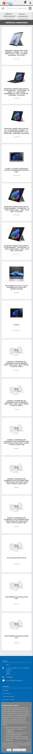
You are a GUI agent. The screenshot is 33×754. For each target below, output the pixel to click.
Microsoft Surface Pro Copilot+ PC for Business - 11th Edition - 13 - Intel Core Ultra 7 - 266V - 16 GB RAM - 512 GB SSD (16, 209)
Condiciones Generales (8, 696)
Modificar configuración (19, 750)
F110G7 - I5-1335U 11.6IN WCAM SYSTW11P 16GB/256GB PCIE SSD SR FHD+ (16, 170)
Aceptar (9, 750)
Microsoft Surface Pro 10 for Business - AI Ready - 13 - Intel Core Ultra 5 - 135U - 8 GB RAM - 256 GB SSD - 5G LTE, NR (16, 53)
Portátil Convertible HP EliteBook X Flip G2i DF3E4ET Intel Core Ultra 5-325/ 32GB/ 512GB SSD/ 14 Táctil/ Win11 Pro (16, 481)
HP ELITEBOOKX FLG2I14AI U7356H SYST (16, 636)
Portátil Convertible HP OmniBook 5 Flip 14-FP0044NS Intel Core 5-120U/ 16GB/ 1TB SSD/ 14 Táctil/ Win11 (16, 364)
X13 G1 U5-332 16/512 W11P (16, 558)
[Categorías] (3, 8)
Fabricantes (5, 690)
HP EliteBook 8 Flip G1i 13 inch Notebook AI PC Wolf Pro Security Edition (16, 287)
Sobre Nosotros (6, 693)
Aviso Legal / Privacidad (8, 699)
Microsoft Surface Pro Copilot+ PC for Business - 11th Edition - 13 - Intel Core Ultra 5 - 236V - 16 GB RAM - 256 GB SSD (16, 248)
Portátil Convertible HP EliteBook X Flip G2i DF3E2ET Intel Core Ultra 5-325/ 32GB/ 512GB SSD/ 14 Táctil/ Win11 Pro (16, 520)
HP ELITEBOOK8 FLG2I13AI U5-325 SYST (16, 597)
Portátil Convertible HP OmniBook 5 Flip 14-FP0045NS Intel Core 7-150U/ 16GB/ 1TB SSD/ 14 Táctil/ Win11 (16, 403)
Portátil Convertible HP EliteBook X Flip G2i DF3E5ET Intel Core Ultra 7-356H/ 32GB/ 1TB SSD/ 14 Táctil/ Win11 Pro (16, 442)
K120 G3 (16, 325)
